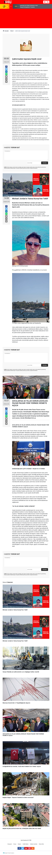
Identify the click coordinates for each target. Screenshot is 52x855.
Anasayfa (10, 844)
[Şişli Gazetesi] (8, 2)
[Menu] (44, 2)
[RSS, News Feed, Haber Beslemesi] (32, 848)
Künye (14, 844)
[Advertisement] (26, 18)
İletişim (19, 844)
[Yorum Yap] (6, 81)
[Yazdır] (6, 79)
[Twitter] (6, 69)
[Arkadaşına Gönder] (6, 77)
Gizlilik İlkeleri (25, 844)
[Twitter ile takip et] (22, 848)
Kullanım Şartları (33, 844)
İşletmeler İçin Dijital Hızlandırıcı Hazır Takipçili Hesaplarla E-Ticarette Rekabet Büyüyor (29, 6)
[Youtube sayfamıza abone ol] (26, 848)
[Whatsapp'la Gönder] (6, 74)
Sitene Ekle (41, 844)
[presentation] (7, 6)
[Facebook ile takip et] (19, 848)
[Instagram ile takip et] (29, 848)
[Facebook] (6, 67)
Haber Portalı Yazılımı (9, 853)
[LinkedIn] (6, 72)
